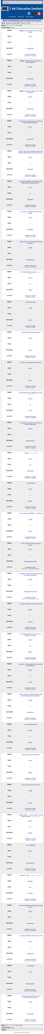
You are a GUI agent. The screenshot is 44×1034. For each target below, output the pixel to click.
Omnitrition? (30, 966)
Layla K (30, 742)
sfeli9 (30, 320)
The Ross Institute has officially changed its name (31, 906)
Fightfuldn (33, 417)
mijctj (30, 410)
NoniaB (33, 448)
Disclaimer (21, 17)
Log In (29, 23)
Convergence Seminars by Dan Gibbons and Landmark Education (31, 121)
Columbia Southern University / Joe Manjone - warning (31, 634)
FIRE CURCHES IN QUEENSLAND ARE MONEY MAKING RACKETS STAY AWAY (30, 152)
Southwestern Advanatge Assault (30, 332)
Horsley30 (33, 659)
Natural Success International (31, 754)
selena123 (30, 139)
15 (37, 875)
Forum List (9, 23)
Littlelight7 (30, 169)
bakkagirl (33, 629)
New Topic (17, 23)
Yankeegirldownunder (30, 561)
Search (23, 23)
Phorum (28, 1032)
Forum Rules (29, 17)
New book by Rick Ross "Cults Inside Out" (33, 91)
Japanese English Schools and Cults (31, 604)
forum (18, 1032)
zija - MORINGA (31, 845)
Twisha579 (33, 478)
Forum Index (12, 17)
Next (20, 25)
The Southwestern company (28, 272)
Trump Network (30, 483)
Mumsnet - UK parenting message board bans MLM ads (31, 664)
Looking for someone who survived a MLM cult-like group (31, 423)
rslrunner (30, 622)
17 (41, 875)
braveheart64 (30, 260)
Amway (26, 453)
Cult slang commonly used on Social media (31, 212)
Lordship (30, 893)
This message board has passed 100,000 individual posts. (30, 996)
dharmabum (30, 712)
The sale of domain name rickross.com (31, 935)
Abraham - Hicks (25, 875)
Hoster (33, 297)
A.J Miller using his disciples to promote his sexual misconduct (30, 574)
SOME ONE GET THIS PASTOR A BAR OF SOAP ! (31, 242)
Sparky (30, 501)
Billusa (30, 652)
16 (39, 875)
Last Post (26, 55)
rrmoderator (30, 48)
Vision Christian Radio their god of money (31, 544)
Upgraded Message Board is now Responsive (33, 61)
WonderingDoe (30, 984)
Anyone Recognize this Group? (31, 785)
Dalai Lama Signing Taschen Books (31, 362)
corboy (33, 146)
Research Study (31, 302)
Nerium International (31, 724)
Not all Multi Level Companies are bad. (31, 392)
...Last (16, 25)
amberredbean (30, 441)
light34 (30, 772)
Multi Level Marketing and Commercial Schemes (22, 21)
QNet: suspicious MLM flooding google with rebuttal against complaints (31, 695)
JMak (30, 290)
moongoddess (30, 863)
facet (30, 380)
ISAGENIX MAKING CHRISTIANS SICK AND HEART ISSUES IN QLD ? (31, 182)
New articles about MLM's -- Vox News (31, 513)
